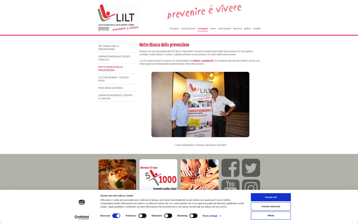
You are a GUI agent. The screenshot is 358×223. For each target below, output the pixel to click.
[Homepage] (118, 17)
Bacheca (237, 28)
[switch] (142, 215)
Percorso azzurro (110, 88)
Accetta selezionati (271, 206)
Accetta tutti (271, 197)
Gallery (247, 28)
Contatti (256, 28)
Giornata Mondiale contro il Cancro (115, 97)
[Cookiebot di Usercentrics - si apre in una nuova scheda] (82, 217)
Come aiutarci (224, 28)
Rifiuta (271, 215)
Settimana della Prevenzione (108, 47)
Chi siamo (174, 28)
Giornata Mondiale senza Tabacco (114, 58)
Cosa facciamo (188, 28)
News (213, 28)
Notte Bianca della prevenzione (110, 68)
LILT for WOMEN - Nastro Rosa (113, 79)
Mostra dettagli (210, 216)
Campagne (203, 28)
